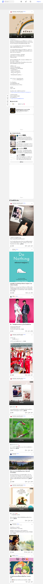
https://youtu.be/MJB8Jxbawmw (17, 98)
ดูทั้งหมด (21, 161)
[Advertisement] (21, 6)
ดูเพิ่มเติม (22, 243)
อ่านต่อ (13, 290)
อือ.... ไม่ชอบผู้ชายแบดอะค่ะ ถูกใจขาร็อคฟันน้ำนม (20, 324)
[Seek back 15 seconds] (18, 37)
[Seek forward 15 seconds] (25, 37)
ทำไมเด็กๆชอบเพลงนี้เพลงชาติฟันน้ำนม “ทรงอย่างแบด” (20, 577)
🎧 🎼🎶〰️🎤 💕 (21, 104)
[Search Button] (5, 1)
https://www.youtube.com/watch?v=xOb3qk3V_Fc (21, 92)
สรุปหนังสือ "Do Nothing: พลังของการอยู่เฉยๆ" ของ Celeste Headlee (21, 284)
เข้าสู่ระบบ (39, 1)
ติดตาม (24, 11)
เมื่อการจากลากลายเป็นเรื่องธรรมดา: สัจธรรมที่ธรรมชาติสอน (20, 472)
